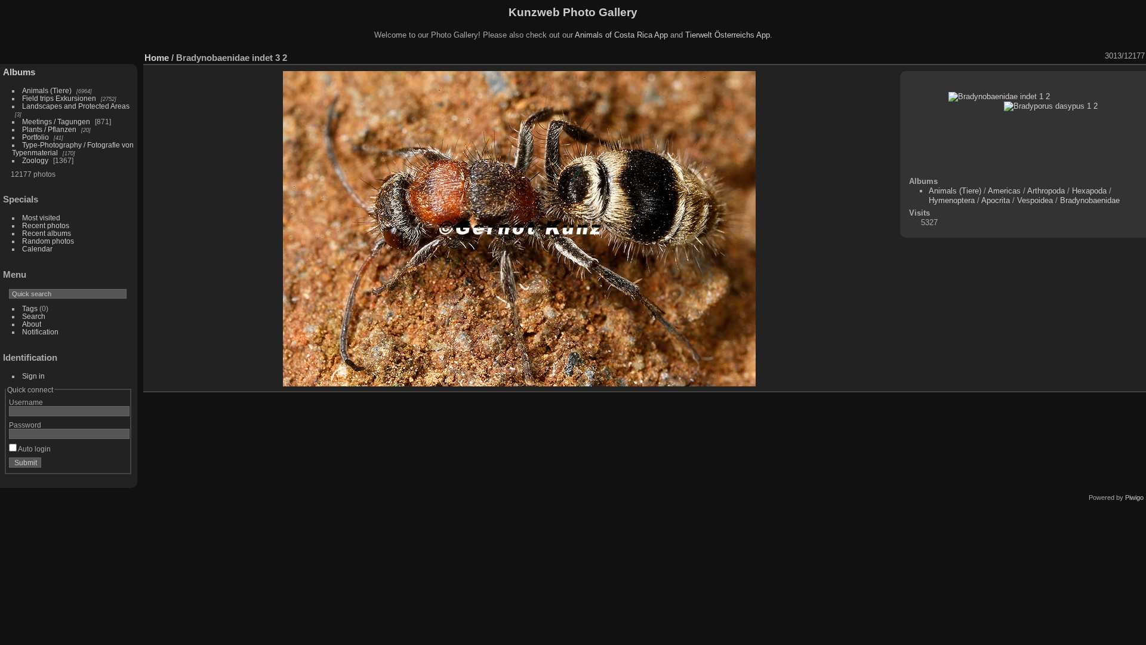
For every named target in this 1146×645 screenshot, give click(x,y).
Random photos (48, 241)
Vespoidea (1035, 200)
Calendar (37, 249)
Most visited (41, 218)
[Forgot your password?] (118, 465)
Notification (40, 332)
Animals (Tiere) (47, 90)
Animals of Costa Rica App (621, 34)
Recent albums (46, 233)
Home (156, 58)
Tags (30, 308)
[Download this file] (1035, 56)
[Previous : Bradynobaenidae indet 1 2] (1081, 56)
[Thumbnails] (1066, 56)
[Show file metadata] (1019, 56)
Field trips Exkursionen (59, 98)
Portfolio (35, 137)
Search (33, 316)
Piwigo (1134, 497)
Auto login (34, 449)
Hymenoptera (952, 200)
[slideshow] (1004, 56)
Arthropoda (1046, 190)
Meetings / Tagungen (56, 121)
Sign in (33, 376)
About (31, 324)
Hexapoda (1089, 190)
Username (26, 402)
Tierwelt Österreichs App (727, 34)
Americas (1004, 190)
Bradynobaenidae (1090, 200)
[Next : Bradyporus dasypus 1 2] (1097, 56)
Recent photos (45, 225)
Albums (19, 72)
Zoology (35, 160)
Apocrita (995, 200)
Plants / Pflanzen (49, 129)
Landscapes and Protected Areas (76, 106)
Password (25, 425)
